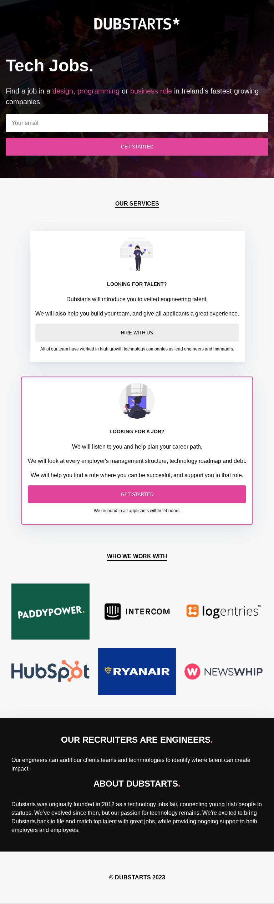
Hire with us (137, 333)
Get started (137, 494)
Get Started (137, 147)
